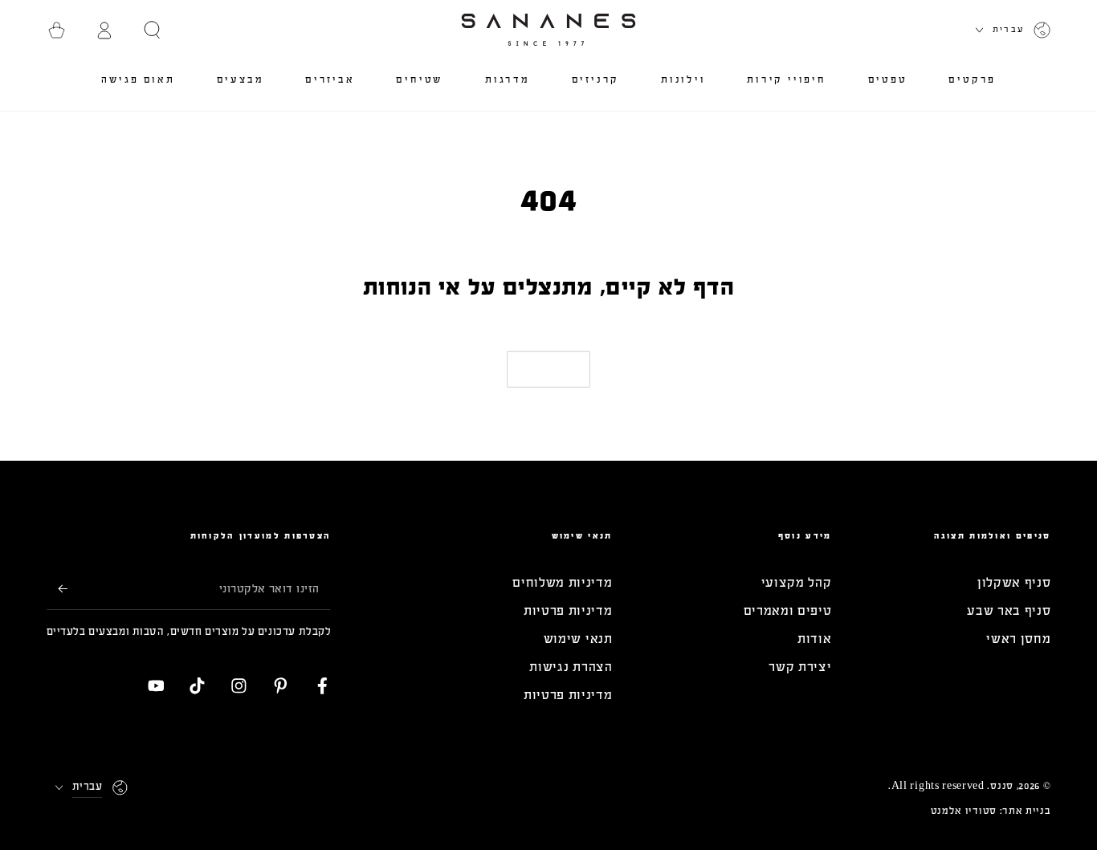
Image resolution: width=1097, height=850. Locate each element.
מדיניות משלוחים (562, 582)
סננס (1001, 785)
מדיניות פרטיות (568, 610)
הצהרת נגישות (570, 666)
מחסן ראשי (1018, 638)
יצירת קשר (800, 666)
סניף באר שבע (1008, 610)
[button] (152, 30)
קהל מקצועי (796, 582)
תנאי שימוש (578, 638)
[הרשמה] (57, 588)
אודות (814, 638)
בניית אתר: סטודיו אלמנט (991, 810)
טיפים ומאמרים (788, 610)
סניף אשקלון (1014, 582)
